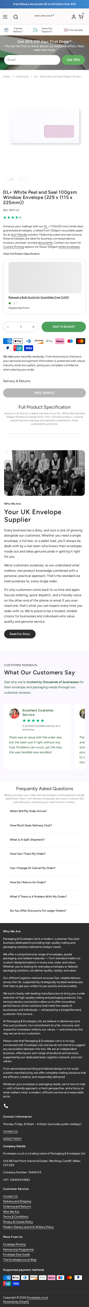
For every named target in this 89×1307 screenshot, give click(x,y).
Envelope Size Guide (16, 1254)
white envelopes (69, 247)
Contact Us (10, 1131)
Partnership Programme (18, 1249)
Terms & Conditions (15, 1216)
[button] (15, 16)
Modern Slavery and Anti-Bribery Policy (28, 1227)
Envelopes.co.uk (37, 1297)
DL (46, 226)
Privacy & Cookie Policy (18, 1222)
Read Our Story (20, 634)
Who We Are (11, 1211)
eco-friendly (19, 234)
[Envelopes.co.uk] (44, 18)
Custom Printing (13, 247)
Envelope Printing (14, 1244)
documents (45, 242)
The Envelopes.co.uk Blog (19, 1259)
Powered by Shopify (16, 1301)
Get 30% (73, 60)
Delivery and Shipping (17, 1201)
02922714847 (12, 1139)
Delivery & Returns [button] (16, 381)
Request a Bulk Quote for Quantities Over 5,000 (38, 297)
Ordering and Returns (17, 1206)
